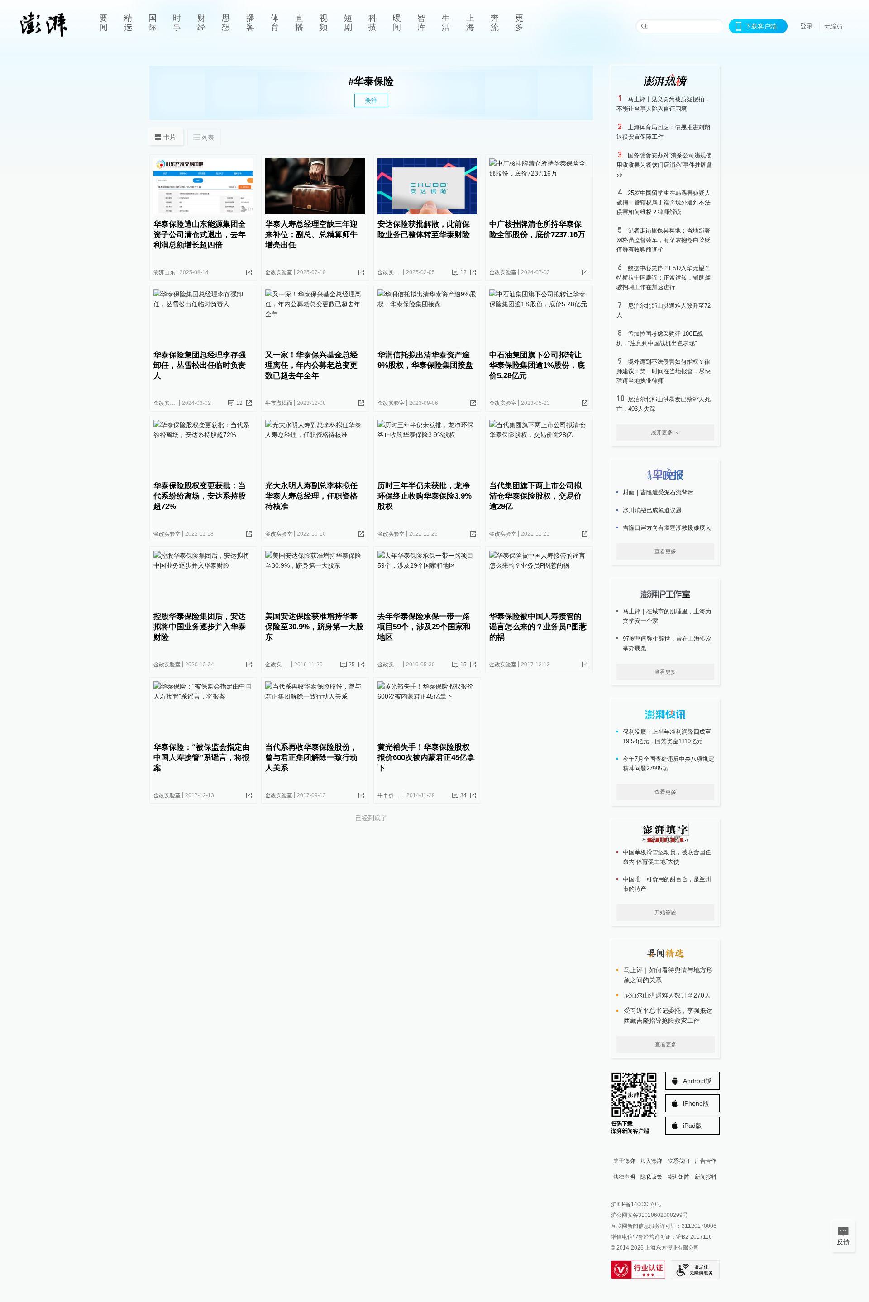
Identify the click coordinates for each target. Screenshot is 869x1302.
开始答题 (665, 912)
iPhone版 (696, 1103)
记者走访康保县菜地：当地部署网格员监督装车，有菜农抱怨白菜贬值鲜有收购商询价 (663, 240)
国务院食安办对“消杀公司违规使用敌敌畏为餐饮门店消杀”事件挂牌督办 (664, 165)
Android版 (697, 1080)
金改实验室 (278, 272)
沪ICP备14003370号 (636, 1204)
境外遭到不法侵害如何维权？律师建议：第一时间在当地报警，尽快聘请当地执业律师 (663, 371)
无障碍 (833, 26)
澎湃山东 (164, 272)
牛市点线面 (278, 403)
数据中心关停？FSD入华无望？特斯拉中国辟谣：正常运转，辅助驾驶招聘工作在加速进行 (663, 277)
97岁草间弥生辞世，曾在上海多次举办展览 (667, 643)
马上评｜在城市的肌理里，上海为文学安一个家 (667, 616)
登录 (806, 25)
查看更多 (665, 551)
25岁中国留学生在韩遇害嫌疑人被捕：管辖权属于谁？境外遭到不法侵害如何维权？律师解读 (663, 202)
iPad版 (692, 1125)
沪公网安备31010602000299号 (649, 1215)
